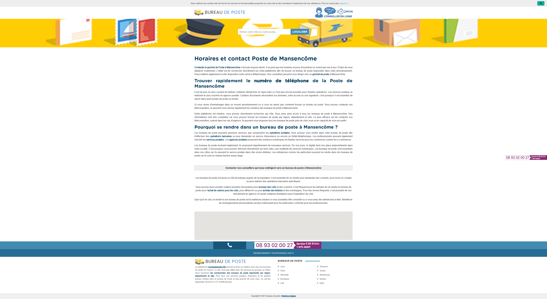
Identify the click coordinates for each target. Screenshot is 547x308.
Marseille (284, 275)
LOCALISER (299, 31)
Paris (282, 271)
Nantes (322, 279)
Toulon (322, 271)
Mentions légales (289, 296)
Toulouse (323, 266)
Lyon (282, 266)
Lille (282, 283)
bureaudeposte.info (217, 267)
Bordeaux (284, 279)
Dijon (321, 283)
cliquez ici (344, 3)
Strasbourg (324, 275)
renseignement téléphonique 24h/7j (273, 253)
